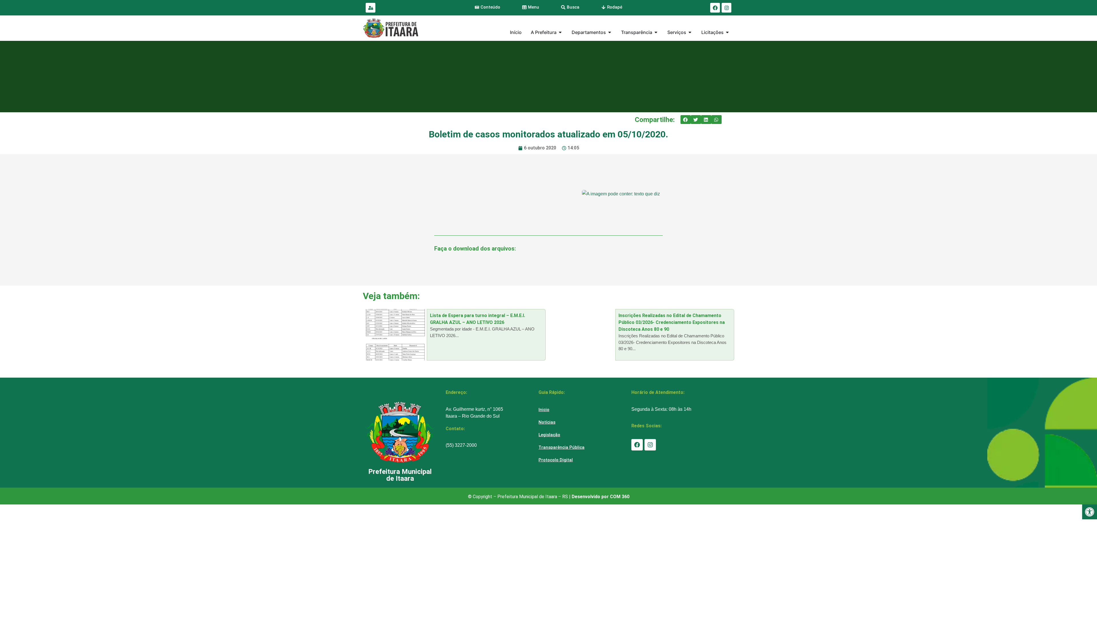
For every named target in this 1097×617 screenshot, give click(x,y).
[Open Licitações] (727, 32)
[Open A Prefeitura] (560, 32)
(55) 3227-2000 (461, 445)
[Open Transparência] (656, 32)
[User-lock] (370, 8)
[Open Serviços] (690, 32)
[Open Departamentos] (609, 32)
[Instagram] (726, 8)
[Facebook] (715, 8)
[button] (685, 119)
